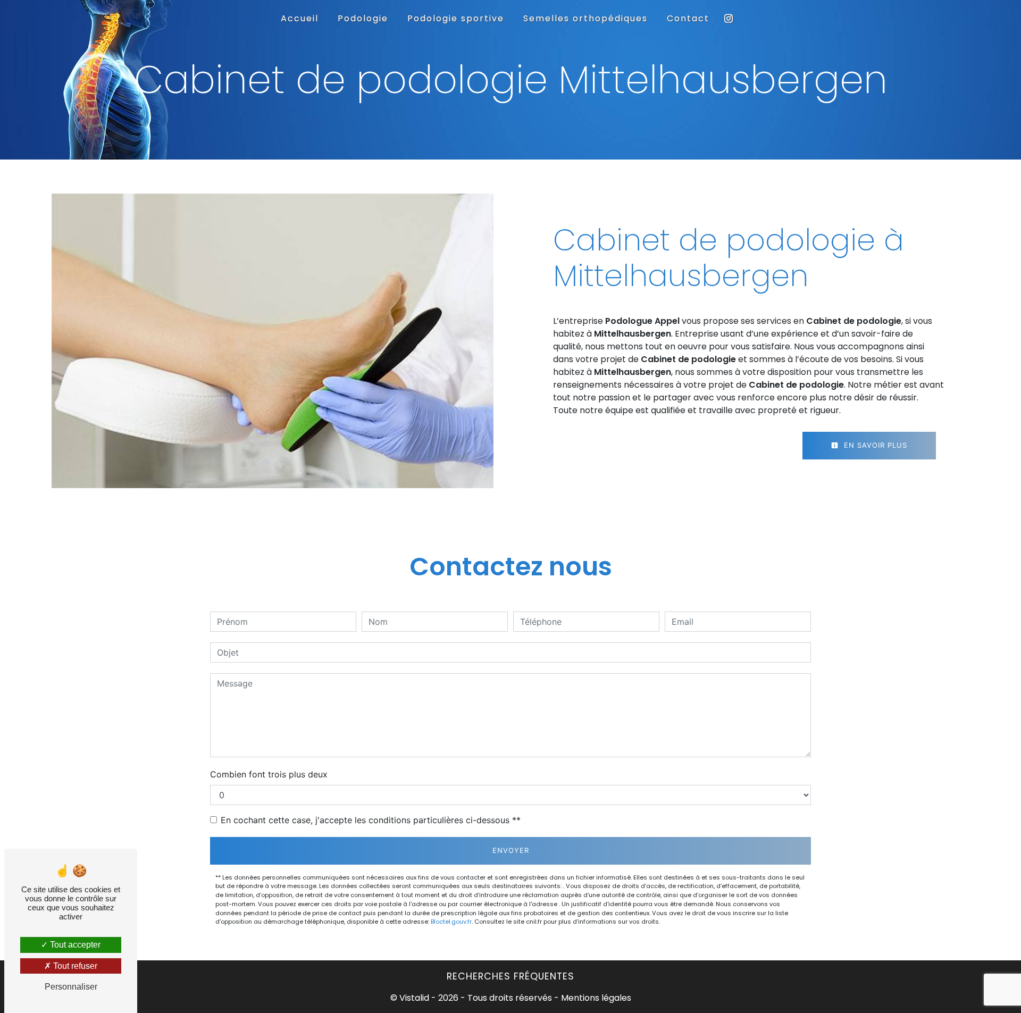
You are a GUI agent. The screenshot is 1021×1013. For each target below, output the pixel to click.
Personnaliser (71, 986)
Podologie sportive (455, 18)
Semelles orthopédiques (585, 18)
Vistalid (414, 998)
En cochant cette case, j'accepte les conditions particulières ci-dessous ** (371, 820)
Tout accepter (74, 944)
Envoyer (510, 850)
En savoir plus (874, 445)
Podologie (363, 18)
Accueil (300, 18)
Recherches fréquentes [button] (510, 976)
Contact (688, 18)
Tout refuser (74, 965)
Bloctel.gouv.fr (451, 921)
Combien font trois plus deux (269, 774)
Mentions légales (595, 998)
